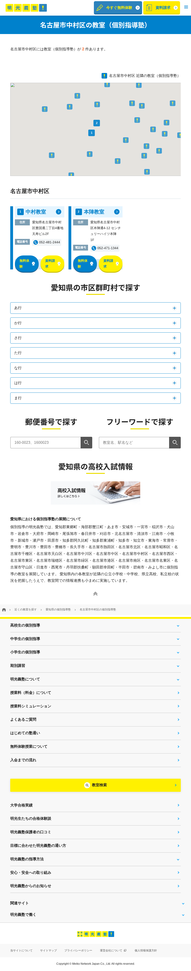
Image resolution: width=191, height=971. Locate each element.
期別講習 (17, 666)
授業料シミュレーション (30, 706)
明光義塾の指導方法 (27, 859)
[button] (186, 8)
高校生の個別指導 (25, 625)
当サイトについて (21, 950)
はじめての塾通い (25, 733)
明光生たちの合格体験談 (30, 818)
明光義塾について (25, 679)
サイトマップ (48, 950)
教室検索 (99, 785)
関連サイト (19, 903)
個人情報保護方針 (146, 950)
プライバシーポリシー (78, 950)
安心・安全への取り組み (30, 873)
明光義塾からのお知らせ (30, 886)
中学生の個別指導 (25, 639)
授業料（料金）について (30, 693)
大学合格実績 (21, 805)
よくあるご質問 (23, 719)
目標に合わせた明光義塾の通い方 (38, 845)
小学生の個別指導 (25, 652)
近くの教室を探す (25, 609)
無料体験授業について (29, 746)
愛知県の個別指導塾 (58, 609)
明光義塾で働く (23, 914)
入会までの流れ (23, 760)
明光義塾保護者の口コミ (30, 832)
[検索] (86, 442)
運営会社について (111, 950)
